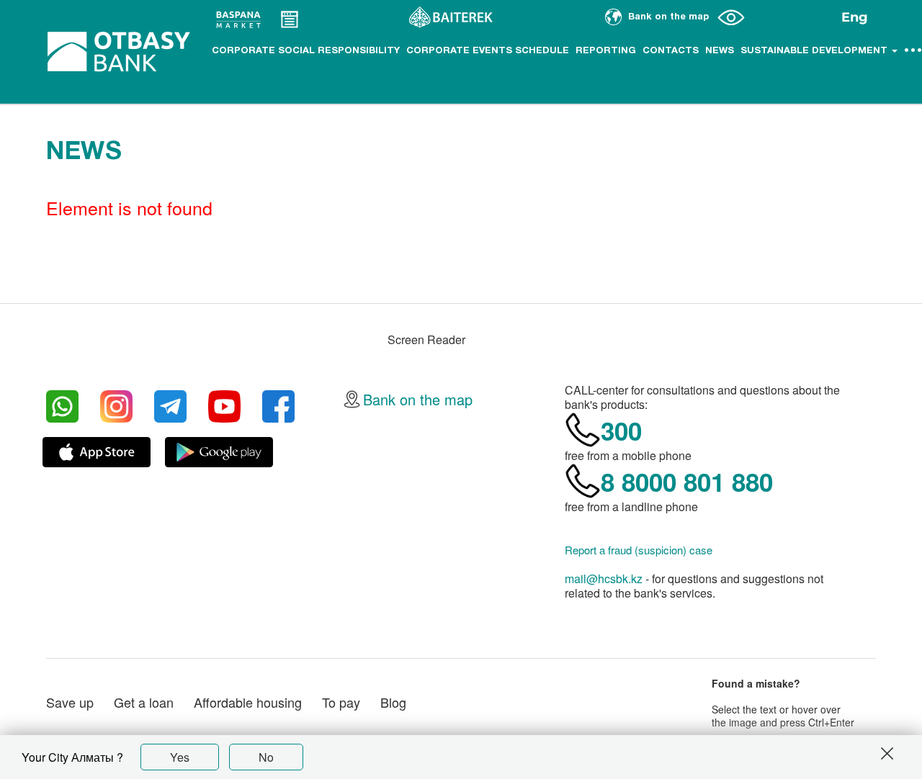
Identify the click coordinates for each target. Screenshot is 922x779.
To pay (341, 702)
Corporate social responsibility (306, 51)
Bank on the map (418, 399)
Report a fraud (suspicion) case (638, 550)
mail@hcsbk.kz (604, 578)
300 (621, 431)
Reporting (606, 51)
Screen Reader (426, 339)
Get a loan (144, 702)
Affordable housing (248, 702)
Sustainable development (815, 51)
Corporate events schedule (487, 51)
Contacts (671, 51)
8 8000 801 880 (687, 482)
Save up (70, 702)
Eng (854, 17)
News (719, 51)
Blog (393, 702)
